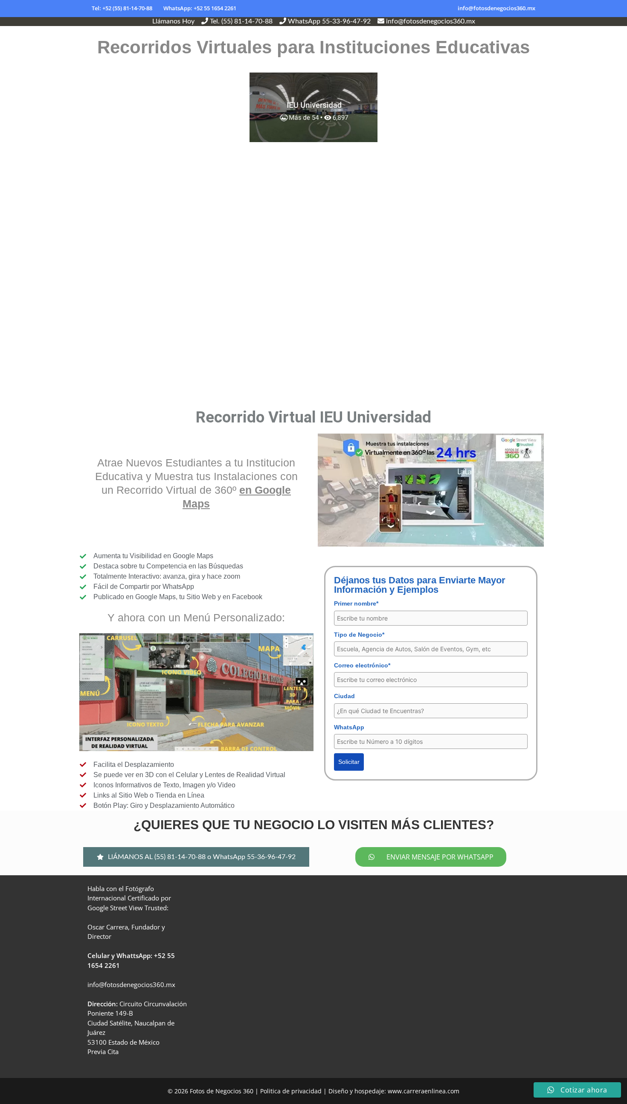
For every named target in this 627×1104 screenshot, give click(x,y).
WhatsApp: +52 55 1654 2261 (199, 8)
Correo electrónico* (362, 665)
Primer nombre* (356, 603)
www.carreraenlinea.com (423, 1091)
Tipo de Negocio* (359, 634)
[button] (196, 857)
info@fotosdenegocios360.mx (496, 8)
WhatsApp (349, 727)
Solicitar (349, 761)
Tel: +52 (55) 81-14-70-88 (122, 8)
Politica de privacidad (291, 1091)
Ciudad (344, 696)
